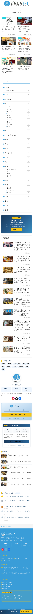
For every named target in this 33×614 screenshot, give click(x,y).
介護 (17, 139)
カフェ (18, 109)
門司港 (9, 363)
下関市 (3, 363)
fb (19, 398)
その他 (17, 87)
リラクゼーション (17, 135)
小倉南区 (21, 366)
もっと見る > (28, 489)
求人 (17, 162)
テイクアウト (17, 130)
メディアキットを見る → (16, 441)
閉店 (17, 205)
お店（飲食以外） (18, 169)
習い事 (18, 176)
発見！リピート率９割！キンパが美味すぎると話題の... (17, 501)
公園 (18, 174)
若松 (3, 369)
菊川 (3, 366)
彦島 (28, 363)
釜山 (17, 201)
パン (18, 115)
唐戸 (15, 363)
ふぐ (18, 107)
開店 (17, 210)
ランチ (18, 117)
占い (17, 148)
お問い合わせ (18, 445)
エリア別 (17, 99)
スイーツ (18, 111)
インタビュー (18, 190)
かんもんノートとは (7, 582)
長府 (19, 363)
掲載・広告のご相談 (7, 584)
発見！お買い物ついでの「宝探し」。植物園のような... (17, 517)
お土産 (18, 188)
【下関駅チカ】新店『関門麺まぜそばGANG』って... (17, 506)
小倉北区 (14, 366)
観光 (17, 185)
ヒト (18, 171)
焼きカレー (18, 124)
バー (18, 113)
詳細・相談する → (26, 611)
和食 (18, 122)
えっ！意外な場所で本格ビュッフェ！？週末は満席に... (17, 511)
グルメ (17, 103)
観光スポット (18, 192)
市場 (17, 157)
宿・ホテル (17, 153)
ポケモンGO (18, 90)
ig (13, 398)
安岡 (24, 363)
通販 (17, 196)
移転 (17, 180)
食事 (18, 126)
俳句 (17, 144)
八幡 (27, 366)
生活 (17, 166)
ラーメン (18, 120)
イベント (17, 94)
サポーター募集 (5, 586)
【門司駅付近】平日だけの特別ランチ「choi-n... (16, 496)
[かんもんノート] (16, 5)
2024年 (9, 526)
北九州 (8, 366)
